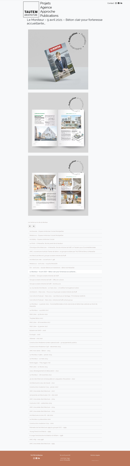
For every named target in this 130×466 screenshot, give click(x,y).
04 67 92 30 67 (66, 455)
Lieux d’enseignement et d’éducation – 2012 (44, 371)
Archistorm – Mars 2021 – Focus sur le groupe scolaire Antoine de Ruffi (53, 292)
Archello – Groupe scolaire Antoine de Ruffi (44, 276)
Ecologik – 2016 (35, 334)
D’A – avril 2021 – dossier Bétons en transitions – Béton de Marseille (52, 267)
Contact (110, 3)
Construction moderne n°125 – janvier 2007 (44, 387)
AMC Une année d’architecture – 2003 (42, 411)
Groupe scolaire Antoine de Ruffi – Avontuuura (45, 284)
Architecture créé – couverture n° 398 (42, 259)
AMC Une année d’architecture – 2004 (42, 407)
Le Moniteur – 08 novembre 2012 (41, 375)
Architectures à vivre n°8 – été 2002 (41, 415)
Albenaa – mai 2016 (36, 338)
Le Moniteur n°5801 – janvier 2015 (41, 355)
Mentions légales (95, 455)
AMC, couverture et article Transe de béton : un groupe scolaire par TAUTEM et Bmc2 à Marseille (62, 251)
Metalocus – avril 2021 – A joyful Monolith (43, 263)
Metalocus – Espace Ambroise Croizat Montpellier (46, 235)
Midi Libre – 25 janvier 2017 (39, 326)
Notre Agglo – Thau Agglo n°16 (40, 363)
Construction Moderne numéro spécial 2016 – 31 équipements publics (53, 342)
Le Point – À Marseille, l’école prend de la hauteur (46, 243)
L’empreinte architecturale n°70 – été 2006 (44, 395)
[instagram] (34, 458)
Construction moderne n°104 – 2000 (42, 423)
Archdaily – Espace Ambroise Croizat (42, 239)
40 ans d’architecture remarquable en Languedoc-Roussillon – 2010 (52, 379)
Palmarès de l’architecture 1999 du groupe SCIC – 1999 (48, 427)
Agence (46, 7)
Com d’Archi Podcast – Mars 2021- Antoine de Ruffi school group (51, 300)
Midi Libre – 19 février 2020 (39, 314)
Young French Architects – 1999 (40, 431)
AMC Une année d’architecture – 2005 (42, 399)
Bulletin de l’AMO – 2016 (38, 330)
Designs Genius (95, 460)
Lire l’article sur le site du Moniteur (38, 222)
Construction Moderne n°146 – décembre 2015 (45, 346)
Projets (45, 3)
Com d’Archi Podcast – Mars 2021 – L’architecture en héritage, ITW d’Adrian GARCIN (57, 296)
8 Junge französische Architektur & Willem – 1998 (46, 435)
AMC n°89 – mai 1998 (37, 439)
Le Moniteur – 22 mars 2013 (39, 358)
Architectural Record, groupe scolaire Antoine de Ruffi (48, 255)
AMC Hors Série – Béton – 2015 (40, 350)
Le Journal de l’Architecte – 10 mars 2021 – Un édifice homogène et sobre (54, 288)
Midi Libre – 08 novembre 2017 (40, 322)
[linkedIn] (39, 458)
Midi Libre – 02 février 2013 (39, 367)
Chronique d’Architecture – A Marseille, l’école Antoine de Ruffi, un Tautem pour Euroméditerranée (63, 247)
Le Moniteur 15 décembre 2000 (40, 419)
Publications (49, 16)
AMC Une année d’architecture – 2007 (42, 391)
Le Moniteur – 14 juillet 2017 (39, 310)
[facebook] (36, 458)
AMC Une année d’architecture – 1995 (42, 443)
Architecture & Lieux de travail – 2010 (42, 383)
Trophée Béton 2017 (36, 318)
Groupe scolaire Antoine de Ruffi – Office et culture (47, 280)
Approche (47, 11)
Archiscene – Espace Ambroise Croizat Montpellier (47, 231)
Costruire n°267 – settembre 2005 (41, 403)
